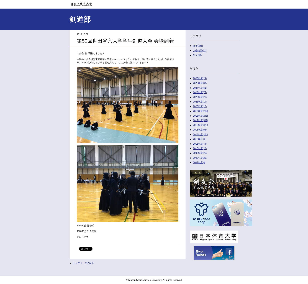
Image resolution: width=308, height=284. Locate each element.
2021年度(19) (200, 101)
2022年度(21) (200, 97)
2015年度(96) (200, 129)
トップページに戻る (83, 263)
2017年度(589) (200, 120)
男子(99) (197, 55)
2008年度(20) (200, 158)
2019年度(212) (200, 111)
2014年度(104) (200, 134)
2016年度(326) (200, 125)
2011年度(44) (200, 143)
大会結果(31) (199, 50)
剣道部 (80, 19)
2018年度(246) (200, 115)
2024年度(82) (200, 87)
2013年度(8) (199, 139)
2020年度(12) (200, 106)
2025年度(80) (200, 83)
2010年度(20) (200, 148)
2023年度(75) (200, 92)
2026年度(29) (200, 78)
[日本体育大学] (154, 3)
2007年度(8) (199, 162)
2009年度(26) (200, 153)
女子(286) (198, 45)
